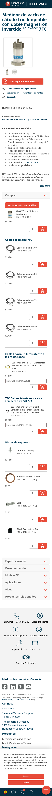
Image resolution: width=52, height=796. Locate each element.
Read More (45, 185)
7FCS (36, 162)
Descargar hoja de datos (23, 81)
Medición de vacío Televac (17, 743)
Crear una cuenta (40, 621)
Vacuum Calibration (39, 635)
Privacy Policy (7, 699)
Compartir (11, 97)
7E (28, 162)
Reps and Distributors (26, 663)
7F (31, 162)
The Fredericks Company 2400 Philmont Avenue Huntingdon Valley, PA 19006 (17, 725)
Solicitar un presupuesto (15, 635)
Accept (26, 776)
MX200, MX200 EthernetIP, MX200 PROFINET (24, 119)
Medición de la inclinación (16, 739)
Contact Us (35, 649)
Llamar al (16, 621)
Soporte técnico (19, 649)
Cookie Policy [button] (13, 765)
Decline (26, 783)
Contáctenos (9, 708)
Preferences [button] (23, 768)
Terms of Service (23, 699)
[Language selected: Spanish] (4, 792)
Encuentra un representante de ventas (25, 93)
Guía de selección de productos (21, 88)
